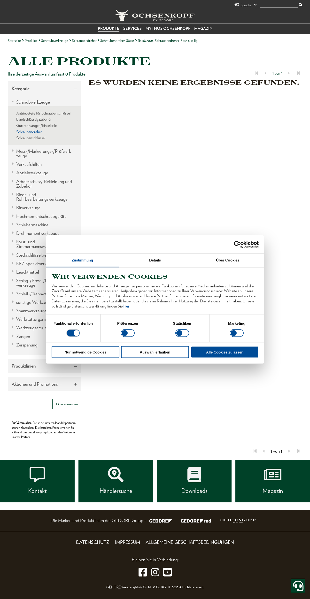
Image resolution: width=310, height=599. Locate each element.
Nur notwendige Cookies (85, 352)
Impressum (127, 542)
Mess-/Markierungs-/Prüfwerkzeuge (43, 153)
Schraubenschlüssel (30, 138)
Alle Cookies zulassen (224, 352)
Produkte (108, 28)
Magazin (203, 28)
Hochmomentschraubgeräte (41, 216)
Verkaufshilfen (29, 164)
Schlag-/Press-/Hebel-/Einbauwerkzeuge (44, 282)
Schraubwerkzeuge (54, 40)
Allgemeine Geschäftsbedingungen (190, 542)
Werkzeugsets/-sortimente (40, 327)
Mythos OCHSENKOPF (168, 28)
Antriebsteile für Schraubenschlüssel (43, 113)
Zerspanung (27, 345)
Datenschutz (92, 542)
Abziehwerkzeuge (32, 172)
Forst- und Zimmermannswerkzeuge (38, 244)
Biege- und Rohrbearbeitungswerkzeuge (42, 196)
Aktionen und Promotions (35, 384)
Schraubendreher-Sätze (117, 40)
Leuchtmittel (27, 272)
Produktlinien (24, 366)
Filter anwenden (67, 404)
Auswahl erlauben (155, 352)
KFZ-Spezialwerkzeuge (36, 263)
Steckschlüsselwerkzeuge (38, 255)
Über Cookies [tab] (227, 260)
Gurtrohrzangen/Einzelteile (36, 125)
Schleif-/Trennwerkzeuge (38, 294)
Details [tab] (155, 260)
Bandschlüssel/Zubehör (34, 119)
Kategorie (21, 88)
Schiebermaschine (32, 225)
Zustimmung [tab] (82, 260)
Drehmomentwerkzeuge (38, 233)
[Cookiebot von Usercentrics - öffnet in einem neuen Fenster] (237, 244)
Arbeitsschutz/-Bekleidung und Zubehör (44, 183)
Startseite (14, 40)
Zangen (23, 336)
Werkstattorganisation (36, 319)
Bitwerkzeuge (28, 207)
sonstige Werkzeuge (34, 302)
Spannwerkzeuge (31, 310)
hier (126, 306)
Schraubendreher (84, 40)
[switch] (128, 333)
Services (132, 28)
